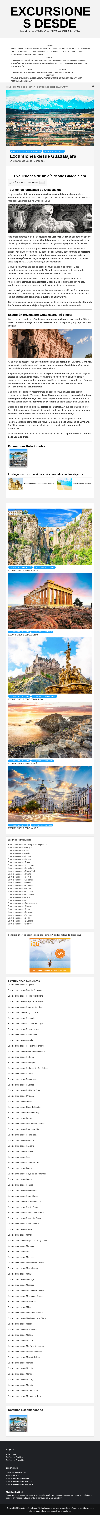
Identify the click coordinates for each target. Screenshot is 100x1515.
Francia (76, 60)
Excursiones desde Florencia (20, 889)
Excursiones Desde (50, 17)
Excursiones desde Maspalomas (23, 1268)
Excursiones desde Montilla (20, 1368)
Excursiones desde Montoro (21, 1374)
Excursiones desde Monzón (20, 1385)
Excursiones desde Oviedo (19, 859)
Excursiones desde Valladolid (21, 894)
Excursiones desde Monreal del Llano (25, 1352)
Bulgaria (39, 60)
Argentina (16, 78)
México (71, 78)
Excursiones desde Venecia (20, 915)
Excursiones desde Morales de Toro (24, 1396)
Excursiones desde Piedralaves (22, 1035)
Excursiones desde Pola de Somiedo (24, 990)
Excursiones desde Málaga (20, 848)
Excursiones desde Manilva (20, 1251)
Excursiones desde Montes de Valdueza (26, 1124)
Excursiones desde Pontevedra (22, 1190)
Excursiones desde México (17, 1478)
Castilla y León (18, 52)
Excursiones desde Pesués (20, 1040)
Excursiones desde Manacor (21, 1246)
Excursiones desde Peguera (21, 985)
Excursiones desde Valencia (20, 892)
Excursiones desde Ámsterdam (21, 865)
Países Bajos (54, 63)
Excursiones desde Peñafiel (20, 1185)
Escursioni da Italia (14, 1476)
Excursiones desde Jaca (18, 850)
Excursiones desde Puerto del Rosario (25, 1218)
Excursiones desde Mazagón (21, 1285)
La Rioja (82, 52)
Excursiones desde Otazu (20, 1168)
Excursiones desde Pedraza (21, 1140)
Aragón (25, 49)
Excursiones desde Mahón (20, 1235)
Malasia (26, 72)
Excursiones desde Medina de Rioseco (26, 1290)
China (13, 72)
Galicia (74, 52)
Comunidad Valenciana (46, 52)
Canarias (56, 49)
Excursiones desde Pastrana (21, 1146)
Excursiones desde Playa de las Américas (27, 1174)
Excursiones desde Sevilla (19, 877)
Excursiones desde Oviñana (21, 1096)
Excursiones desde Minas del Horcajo (25, 1313)
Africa (62, 69)
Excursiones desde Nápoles (20, 906)
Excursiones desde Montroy (21, 1379)
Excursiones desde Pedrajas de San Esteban (28, 1068)
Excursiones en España (54, 151)
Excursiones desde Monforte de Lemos (26, 1346)
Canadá (24, 78)
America (50, 75)
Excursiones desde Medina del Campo (25, 1296)
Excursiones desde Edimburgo (25, 699)
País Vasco (38, 55)
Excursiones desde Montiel (20, 1363)
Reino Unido (83, 63)
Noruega (44, 63)
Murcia (21, 55)
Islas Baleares (44, 49)
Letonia (36, 63)
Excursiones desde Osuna (20, 1179)
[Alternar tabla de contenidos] (42, 182)
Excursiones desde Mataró (20, 1274)
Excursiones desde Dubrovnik (21, 924)
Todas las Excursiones (16, 1473)
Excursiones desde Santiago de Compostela (27, 845)
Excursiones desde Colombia (19, 1481)
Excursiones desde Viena (19, 897)
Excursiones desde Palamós (21, 1085)
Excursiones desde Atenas (23, 635)
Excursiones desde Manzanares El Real (26, 1263)
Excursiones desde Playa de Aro (23, 1012)
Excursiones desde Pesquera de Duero (26, 1046)
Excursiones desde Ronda (23, 570)
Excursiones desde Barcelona (21, 868)
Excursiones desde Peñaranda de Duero (26, 1051)
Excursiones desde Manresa (21, 1257)
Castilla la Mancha (80, 49)
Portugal (73, 63)
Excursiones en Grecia (42, 632)
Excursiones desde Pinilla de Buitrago (25, 1023)
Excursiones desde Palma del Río (23, 1163)
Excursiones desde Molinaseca (22, 1329)
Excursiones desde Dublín (23, 764)
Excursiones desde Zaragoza (20, 880)
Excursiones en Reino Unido (44, 696)
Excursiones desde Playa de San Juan (25, 1007)
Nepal (32, 72)
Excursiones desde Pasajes (20, 1151)
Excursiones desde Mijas (19, 1307)
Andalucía (16, 49)
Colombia (33, 78)
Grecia (83, 60)
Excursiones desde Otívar (20, 1101)
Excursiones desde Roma (19, 862)
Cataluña (30, 52)
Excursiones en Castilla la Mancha (26, 151)
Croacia (48, 60)
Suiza (13, 66)
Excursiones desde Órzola (20, 1118)
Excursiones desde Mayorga (21, 1279)
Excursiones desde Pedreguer (21, 1062)
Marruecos (60, 72)
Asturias (33, 49)
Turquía (20, 66)
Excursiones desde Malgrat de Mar (24, 1357)
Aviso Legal (11, 1454)
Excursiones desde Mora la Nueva (23, 1390)
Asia (30, 69)
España (50, 46)
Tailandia (40, 72)
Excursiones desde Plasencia (21, 1018)
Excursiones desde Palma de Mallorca (25, 1201)
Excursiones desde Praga (19, 909)
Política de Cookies (14, 1457)
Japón (19, 72)
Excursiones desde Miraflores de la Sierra (27, 1318)
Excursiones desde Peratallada (22, 1135)
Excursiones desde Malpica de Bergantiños (27, 1240)
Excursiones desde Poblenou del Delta (25, 996)
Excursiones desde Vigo (18, 900)
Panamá (78, 78)
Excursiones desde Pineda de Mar (23, 1029)
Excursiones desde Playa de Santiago (25, 1001)
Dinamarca (57, 60)
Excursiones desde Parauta (20, 1074)
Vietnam (48, 72)
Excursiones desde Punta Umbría (23, 1224)
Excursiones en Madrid (42, 825)
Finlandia (67, 60)
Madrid (14, 55)
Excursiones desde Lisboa (19, 883)
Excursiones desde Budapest (20, 886)
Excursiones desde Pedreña (21, 1057)
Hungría (15, 63)
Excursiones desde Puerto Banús (23, 1207)
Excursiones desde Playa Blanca (23, 1196)
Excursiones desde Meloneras (22, 1301)
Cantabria (66, 49)
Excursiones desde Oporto (19, 874)
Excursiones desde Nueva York (21, 871)
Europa (50, 58)
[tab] (8, 507)
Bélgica (31, 60)
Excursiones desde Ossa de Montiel (24, 1107)
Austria (23, 60)
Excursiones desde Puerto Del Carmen (26, 1212)
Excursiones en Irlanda (43, 761)
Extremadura (64, 52)
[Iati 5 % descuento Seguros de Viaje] (50, 955)
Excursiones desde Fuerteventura (22, 903)
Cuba (50, 78)
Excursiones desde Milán (19, 853)
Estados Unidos (60, 78)
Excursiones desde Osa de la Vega (24, 1112)
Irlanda (22, 63)
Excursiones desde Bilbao (19, 856)
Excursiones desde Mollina (20, 1335)
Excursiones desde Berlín (19, 918)
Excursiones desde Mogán (20, 1324)
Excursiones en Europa (19, 632)
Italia (29, 63)
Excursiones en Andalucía (20, 567)
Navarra (29, 55)
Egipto (69, 72)
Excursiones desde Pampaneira (22, 1079)
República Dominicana (21, 81)
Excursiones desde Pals (19, 1157)
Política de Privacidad (15, 1460)
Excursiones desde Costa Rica (19, 1484)
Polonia (64, 63)
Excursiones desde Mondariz (21, 1340)
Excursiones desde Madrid (23, 828)
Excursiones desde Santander (21, 912)
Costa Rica (43, 78)
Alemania (15, 60)
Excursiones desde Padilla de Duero (24, 1090)
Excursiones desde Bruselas (20, 921)
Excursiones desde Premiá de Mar (24, 1129)
